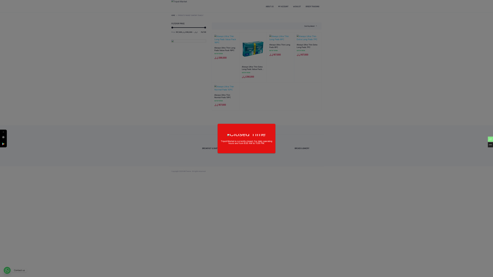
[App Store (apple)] (3, 137)
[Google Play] (3, 144)
